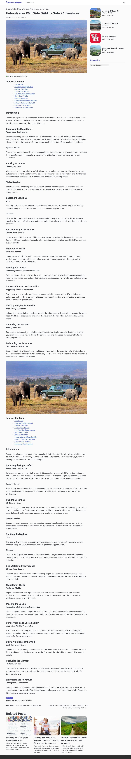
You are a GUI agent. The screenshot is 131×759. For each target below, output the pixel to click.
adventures (16, 700)
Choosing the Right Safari (23, 87)
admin (23, 17)
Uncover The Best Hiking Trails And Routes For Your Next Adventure (74, 740)
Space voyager (14, 2)
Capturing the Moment (22, 105)
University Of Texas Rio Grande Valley (110, 12)
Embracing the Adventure (23, 107)
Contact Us (30, 2)
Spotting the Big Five (21, 91)
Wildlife (29, 700)
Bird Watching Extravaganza (24, 94)
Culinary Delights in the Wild (24, 103)
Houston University (109, 37)
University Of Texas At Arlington (110, 24)
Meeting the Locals (21, 98)
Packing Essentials (21, 89)
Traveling (9, 697)
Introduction (18, 84)
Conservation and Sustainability (25, 101)
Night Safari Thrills (21, 96)
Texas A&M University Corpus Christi (113, 49)
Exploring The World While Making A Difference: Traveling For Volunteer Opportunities (46, 740)
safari (23, 700)
